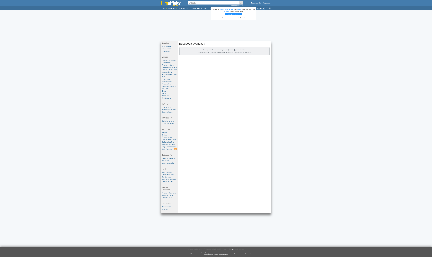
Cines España (166, 63)
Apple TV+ (165, 96)
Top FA (163, 8)
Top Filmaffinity (167, 172)
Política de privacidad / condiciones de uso (215, 249)
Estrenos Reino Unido (169, 109)
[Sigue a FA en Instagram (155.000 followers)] (270, 8)
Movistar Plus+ (167, 84)
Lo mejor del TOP (168, 174)
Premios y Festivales (169, 193)
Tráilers (193, 8)
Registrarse (267, 3)
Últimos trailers (167, 137)
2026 (210, 8)
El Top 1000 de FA (168, 123)
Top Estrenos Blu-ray (169, 179)
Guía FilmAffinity (169, 149)
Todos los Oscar (167, 195)
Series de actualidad (168, 158)
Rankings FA (172, 8)
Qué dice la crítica (168, 142)
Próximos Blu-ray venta (169, 70)
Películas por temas (168, 144)
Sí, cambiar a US (233, 14)
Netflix (164, 77)
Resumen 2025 (167, 198)
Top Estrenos (166, 177)
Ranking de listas (167, 182)
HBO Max (165, 89)
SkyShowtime (166, 98)
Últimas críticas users (169, 140)
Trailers (164, 135)
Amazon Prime (167, 81)
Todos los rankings (168, 121)
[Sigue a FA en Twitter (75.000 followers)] (267, 8)
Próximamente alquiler (169, 74)
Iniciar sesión (166, 49)
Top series (165, 161)
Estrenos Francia (167, 112)
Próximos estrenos (168, 65)
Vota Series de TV (168, 163)
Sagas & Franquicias (169, 147)
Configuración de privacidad (236, 249)
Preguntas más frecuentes (195, 249)
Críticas (199, 8)
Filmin (164, 93)
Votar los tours (167, 46)
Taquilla (164, 132)
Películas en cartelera (169, 60)
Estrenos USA (166, 107)
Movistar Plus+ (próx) (169, 86)
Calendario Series (183, 8)
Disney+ (165, 91)
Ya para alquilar (167, 72)
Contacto (165, 209)
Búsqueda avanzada (236, 5)
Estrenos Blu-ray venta (169, 67)
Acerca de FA (166, 207)
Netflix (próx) (166, 79)
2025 (205, 8)
